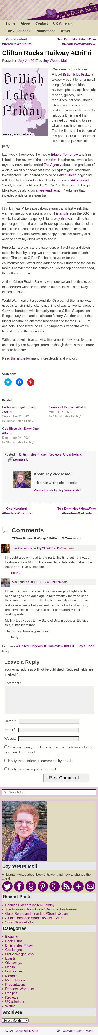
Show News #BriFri (19, 922)
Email (9, 730)
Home (10, 23)
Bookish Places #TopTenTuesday (29, 905)
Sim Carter (18, 582)
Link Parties (14, 971)
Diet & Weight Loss (19, 954)
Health (10, 967)
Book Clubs (14, 941)
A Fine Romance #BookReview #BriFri (33, 918)
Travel (65, 31)
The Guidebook (18, 31)
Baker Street (66, 175)
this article (60, 213)
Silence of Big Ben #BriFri (67, 407)
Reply (16, 572)
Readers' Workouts (19, 989)
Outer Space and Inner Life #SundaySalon (36, 913)
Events (10, 958)
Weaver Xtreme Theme (78, 1030)
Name (10, 721)
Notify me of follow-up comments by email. (40, 761)
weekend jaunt (49, 190)
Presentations (15, 984)
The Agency (53, 165)
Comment (12, 683)
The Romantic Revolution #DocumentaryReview (41, 909)
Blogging (11, 936)
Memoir (11, 976)
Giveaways (13, 963)
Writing (10, 1006)
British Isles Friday (76, 74)
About (25, 23)
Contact (41, 23)
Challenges (13, 950)
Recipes (11, 993)
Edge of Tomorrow (64, 154)
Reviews (54, 454)
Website (10, 738)
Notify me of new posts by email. (32, 769)
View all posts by (57, 490)
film (53, 160)
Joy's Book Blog (27, 1030)
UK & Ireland (63, 23)
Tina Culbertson (22, 548)
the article (18, 358)
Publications (45, 31)
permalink (20, 459)
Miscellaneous (16, 980)
